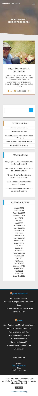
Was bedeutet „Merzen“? (19, 298)
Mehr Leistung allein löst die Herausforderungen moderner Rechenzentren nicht (19, 335)
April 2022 (19, 261)
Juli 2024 (19, 233)
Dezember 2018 (19, 276)
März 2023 (19, 251)
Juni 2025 (19, 218)
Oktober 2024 (19, 231)
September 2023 (19, 241)
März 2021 (19, 273)
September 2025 (19, 216)
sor (11, 91)
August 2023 (19, 243)
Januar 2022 (19, 263)
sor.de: (20, 321)
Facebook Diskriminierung (19, 145)
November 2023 (19, 238)
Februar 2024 (19, 236)
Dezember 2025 (19, 213)
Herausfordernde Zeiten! (19, 128)
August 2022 (19, 256)
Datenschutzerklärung (19, 392)
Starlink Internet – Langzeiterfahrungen (19, 141)
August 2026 (19, 208)
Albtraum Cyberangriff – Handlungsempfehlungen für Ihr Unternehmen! (19, 345)
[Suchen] (31, 110)
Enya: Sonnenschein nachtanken (19, 70)
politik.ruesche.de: (20, 294)
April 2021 (19, 271)
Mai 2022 (19, 258)
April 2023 (19, 248)
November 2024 (19, 228)
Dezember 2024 (19, 226)
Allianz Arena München (19, 132)
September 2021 (19, 266)
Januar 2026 (19, 211)
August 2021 (19, 268)
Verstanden (19, 387)
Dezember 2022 (19, 253)
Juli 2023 (19, 246)
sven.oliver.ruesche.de (11, 3)
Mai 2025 (19, 221)
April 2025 (19, 223)
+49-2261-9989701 (19, 366)
